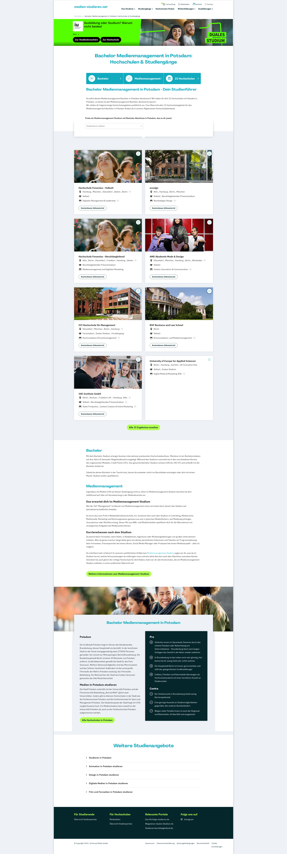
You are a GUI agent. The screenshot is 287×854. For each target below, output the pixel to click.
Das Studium (127, 8)
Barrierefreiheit (203, 843)
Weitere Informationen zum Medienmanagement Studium (118, 573)
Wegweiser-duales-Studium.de (159, 823)
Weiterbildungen (186, 8)
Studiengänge (144, 8)
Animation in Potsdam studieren (105, 766)
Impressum (149, 843)
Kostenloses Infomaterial (92, 208)
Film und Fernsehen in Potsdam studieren (111, 791)
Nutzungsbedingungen (186, 843)
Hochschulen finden (165, 8)
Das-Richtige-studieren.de (157, 819)
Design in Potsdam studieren (104, 774)
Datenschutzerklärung (166, 843)
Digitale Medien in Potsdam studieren (108, 783)
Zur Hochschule (111, 39)
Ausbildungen (204, 8)
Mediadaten (115, 819)
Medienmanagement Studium (160, 553)
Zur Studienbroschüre (86, 39)
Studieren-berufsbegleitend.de (159, 828)
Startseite (77, 16)
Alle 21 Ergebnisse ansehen (143, 427)
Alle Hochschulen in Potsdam (97, 720)
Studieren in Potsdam (100, 757)
